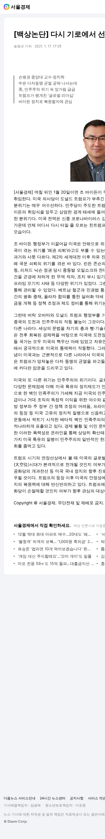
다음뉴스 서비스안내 (19, 798)
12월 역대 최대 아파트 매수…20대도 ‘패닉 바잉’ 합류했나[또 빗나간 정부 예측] (56, 534)
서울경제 (20, 6)
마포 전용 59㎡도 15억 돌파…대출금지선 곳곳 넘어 (56, 563)
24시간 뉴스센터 (52, 798)
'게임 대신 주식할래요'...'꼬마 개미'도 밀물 (55, 556)
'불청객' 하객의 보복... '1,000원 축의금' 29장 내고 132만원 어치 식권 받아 (56, 541)
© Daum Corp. (16, 821)
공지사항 (77, 798)
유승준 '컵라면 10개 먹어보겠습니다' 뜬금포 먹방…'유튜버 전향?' (56, 548)
